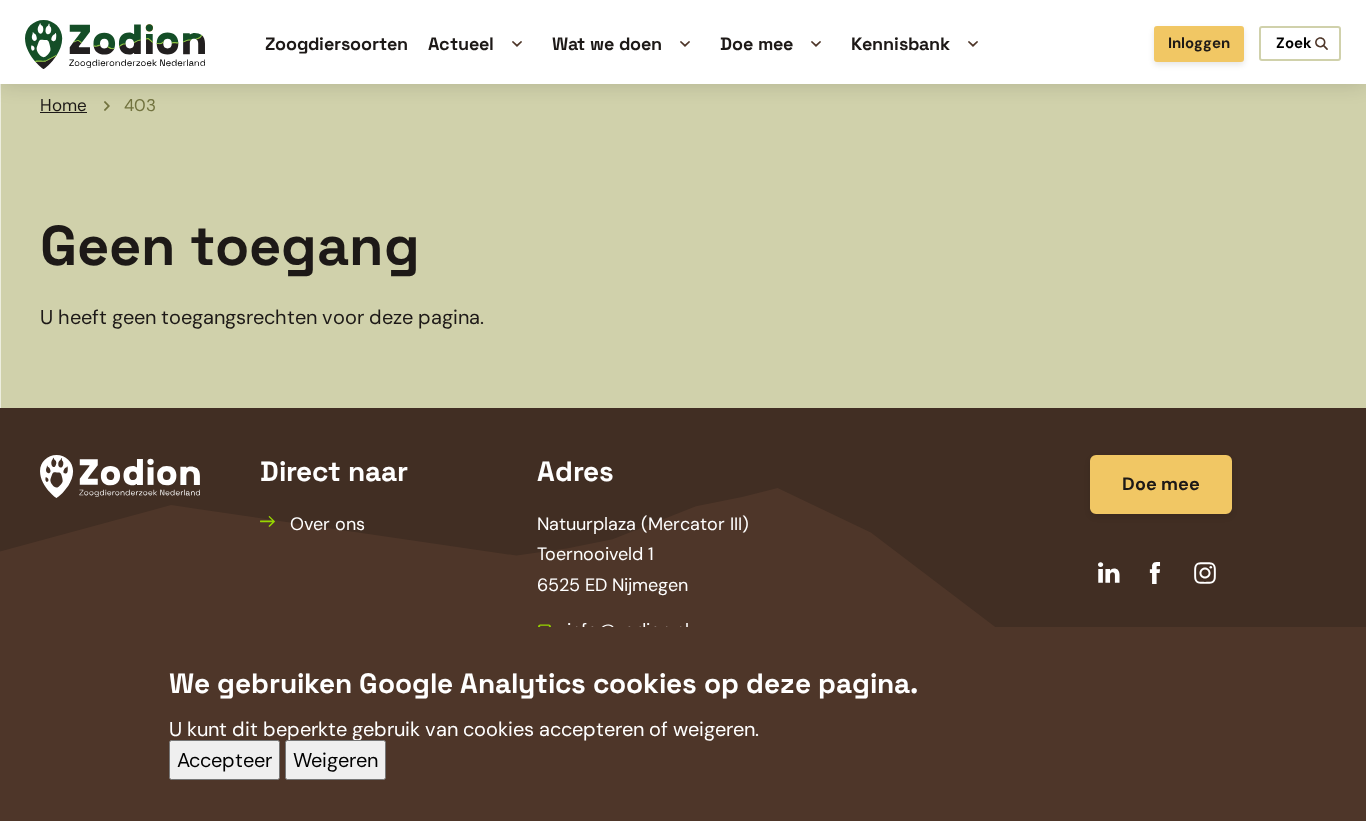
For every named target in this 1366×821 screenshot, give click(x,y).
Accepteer (224, 761)
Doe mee (1161, 484)
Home (63, 105)
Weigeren (335, 761)
